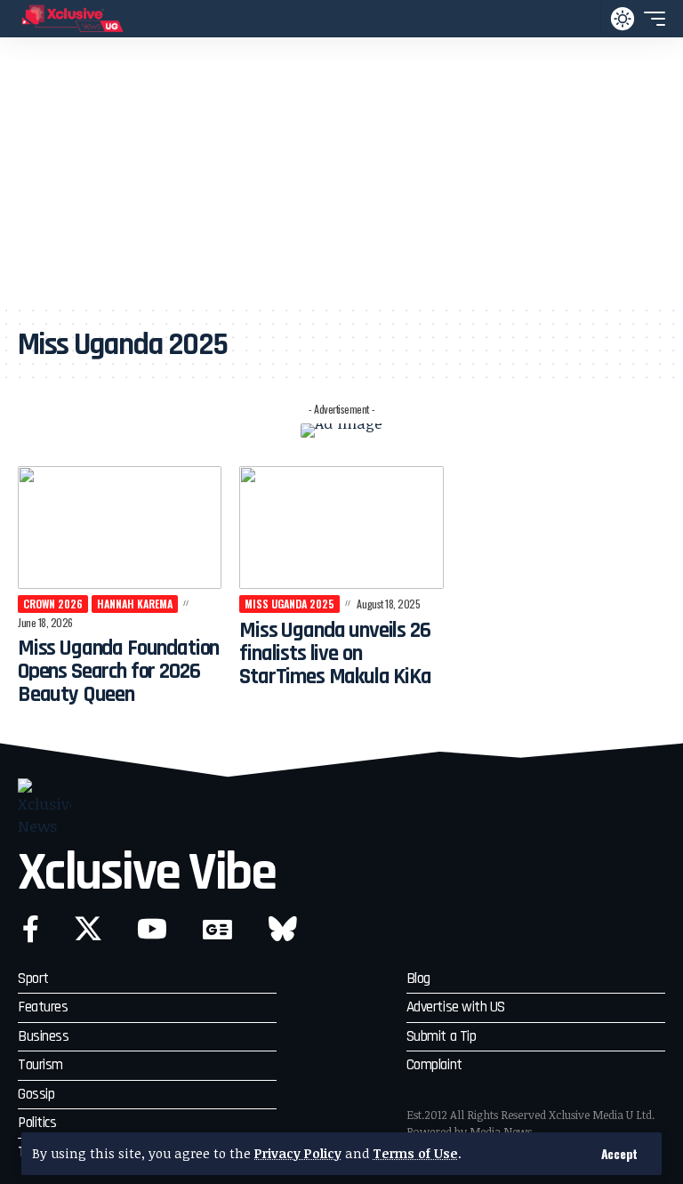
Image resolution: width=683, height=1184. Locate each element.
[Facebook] (31, 929)
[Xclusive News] (72, 18)
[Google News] (217, 929)
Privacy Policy (298, 1153)
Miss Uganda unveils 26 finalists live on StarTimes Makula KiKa (334, 654)
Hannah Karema (135, 603)
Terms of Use (415, 1153)
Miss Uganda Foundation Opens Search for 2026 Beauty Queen (118, 672)
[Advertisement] (341, 170)
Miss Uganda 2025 (289, 603)
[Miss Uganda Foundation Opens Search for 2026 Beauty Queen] (119, 527)
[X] (88, 929)
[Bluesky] (282, 929)
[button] (619, 1153)
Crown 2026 (53, 603)
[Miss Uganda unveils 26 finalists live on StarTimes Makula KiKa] (341, 527)
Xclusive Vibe (147, 873)
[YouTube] (152, 929)
